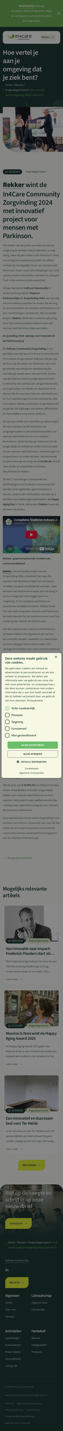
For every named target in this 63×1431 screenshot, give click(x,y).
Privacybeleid (35, 700)
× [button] (55, 657)
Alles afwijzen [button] (32, 753)
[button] (31, 761)
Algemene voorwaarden (31, 772)
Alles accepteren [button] (33, 745)
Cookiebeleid (31, 768)
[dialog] (31, 715)
